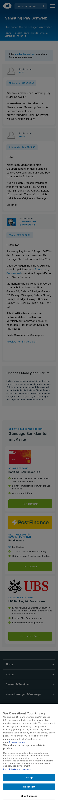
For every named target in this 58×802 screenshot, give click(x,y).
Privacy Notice (17, 742)
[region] (29, 753)
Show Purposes (29, 796)
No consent (29, 786)
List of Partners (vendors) (17, 769)
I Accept (29, 777)
